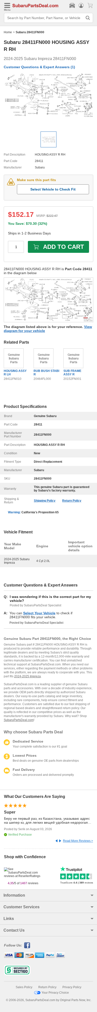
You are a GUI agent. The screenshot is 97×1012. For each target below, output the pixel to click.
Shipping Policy (44, 500)
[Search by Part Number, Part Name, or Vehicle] (88, 18)
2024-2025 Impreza (27, 676)
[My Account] (81, 5)
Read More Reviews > (78, 841)
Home (8, 32)
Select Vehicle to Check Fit (53, 189)
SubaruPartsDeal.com (19, 720)
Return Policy (71, 500)
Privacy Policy (71, 987)
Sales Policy (24, 987)
